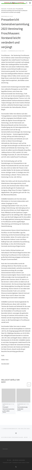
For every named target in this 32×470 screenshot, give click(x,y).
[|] (13, 3)
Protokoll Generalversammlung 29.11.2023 (8, 409)
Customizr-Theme (25, 462)
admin (5, 50)
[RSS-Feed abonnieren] (16, 467)
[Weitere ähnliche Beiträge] (29, 384)
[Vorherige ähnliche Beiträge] (25, 384)
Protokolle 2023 (11, 8)
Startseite (3, 8)
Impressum (5, 449)
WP (10, 462)
